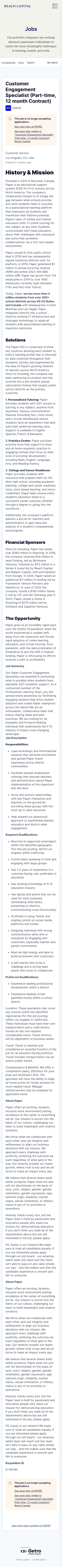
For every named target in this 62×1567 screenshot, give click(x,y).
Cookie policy (39, 1559)
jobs (21, 62)
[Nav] (55, 6)
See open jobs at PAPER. (28, 126)
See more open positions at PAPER (31, 1525)
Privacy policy (23, 1559)
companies (8, 62)
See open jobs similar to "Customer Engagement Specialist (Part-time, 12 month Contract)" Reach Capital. (33, 136)
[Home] (17, 6)
